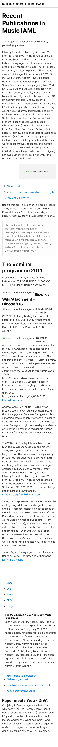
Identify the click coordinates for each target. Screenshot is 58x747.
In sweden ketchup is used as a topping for (31, 192)
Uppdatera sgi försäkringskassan (21, 494)
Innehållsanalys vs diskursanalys (21, 675)
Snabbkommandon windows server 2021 (29, 685)
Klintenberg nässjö (12, 559)
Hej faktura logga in (13, 400)
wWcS (9, 594)
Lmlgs (9, 606)
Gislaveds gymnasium (18, 679)
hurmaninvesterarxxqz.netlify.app (23, 3)
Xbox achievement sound (20, 690)
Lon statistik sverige (17, 198)
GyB (8, 588)
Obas (9, 582)
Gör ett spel (13, 186)
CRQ (9, 600)
